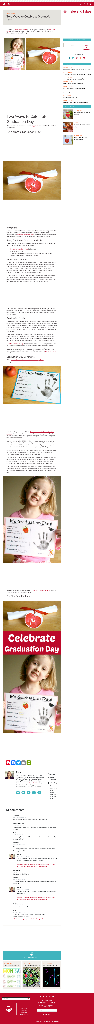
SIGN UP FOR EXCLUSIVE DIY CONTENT (47, 1005)
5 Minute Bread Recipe (70, 93)
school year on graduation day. (40, 590)
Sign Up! (86, 46)
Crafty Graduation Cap (15, 344)
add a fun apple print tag (25, 235)
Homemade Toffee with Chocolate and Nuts (76, 70)
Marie (19, 854)
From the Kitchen (68, 67)
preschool (53, 796)
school (52, 798)
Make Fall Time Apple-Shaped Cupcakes (75, 102)
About (24, 1006)
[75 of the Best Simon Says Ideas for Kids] (11, 977)
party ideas (53, 794)
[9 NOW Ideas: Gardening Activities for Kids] (31, 977)
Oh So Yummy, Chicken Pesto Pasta (74, 88)
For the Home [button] (59, 4)
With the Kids (11, 13)
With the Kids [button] (34, 4)
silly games (35, 126)
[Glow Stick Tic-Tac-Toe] (51, 977)
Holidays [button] (70, 4)
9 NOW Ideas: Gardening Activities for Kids (32, 965)
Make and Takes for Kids (30, 783)
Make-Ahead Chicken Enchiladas (73, 84)
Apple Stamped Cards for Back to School (81, 138)
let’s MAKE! (47, 1014)
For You (76, 122)
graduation (53, 789)
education (53, 783)
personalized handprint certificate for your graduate (27, 360)
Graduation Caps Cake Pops (19, 249)
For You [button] (23, 4)
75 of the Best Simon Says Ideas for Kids (12, 965)
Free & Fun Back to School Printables (82, 113)
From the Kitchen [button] (46, 4)
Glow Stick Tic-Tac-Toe (50, 965)
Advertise (24, 1008)
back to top (55, 1021)
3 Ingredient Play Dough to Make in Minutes (77, 74)
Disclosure (24, 1012)
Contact (24, 1010)
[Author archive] (18, 792)
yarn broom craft (50, 351)
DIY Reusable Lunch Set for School (82, 126)
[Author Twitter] (28, 792)
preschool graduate (21, 29)
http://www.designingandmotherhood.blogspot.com (29, 919)
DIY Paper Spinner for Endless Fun (73, 79)
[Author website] (23, 792)
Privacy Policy (24, 1014)
